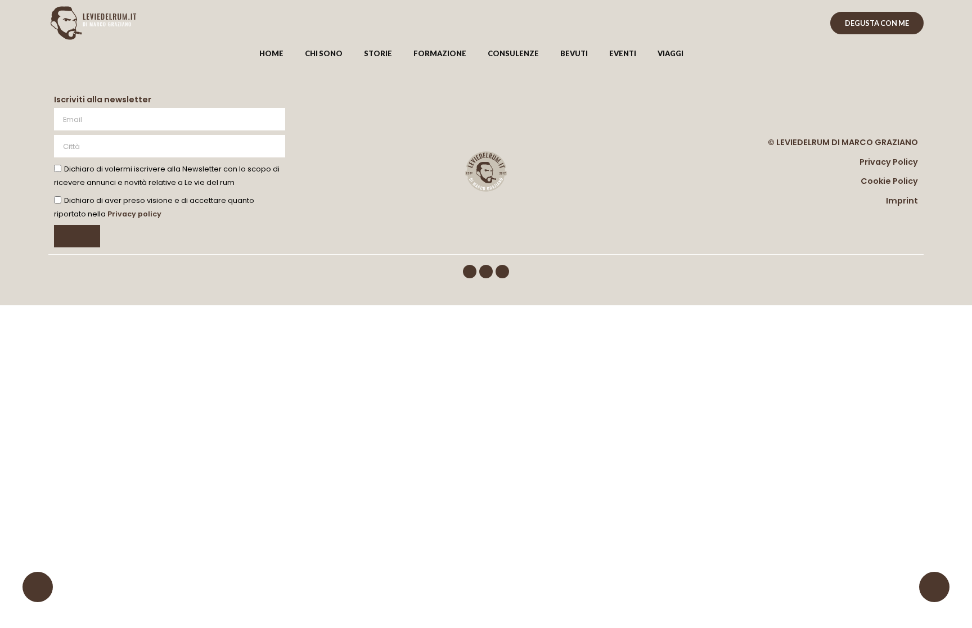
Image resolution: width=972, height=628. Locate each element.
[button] (714, 53)
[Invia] (77, 236)
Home (271, 53)
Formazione (439, 53)
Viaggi (670, 53)
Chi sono (324, 53)
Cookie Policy (889, 181)
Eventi (622, 53)
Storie (378, 53)
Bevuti (574, 53)
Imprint (902, 200)
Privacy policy (134, 214)
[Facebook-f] (469, 271)
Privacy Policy (889, 162)
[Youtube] (502, 271)
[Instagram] (486, 271)
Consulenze (513, 53)
